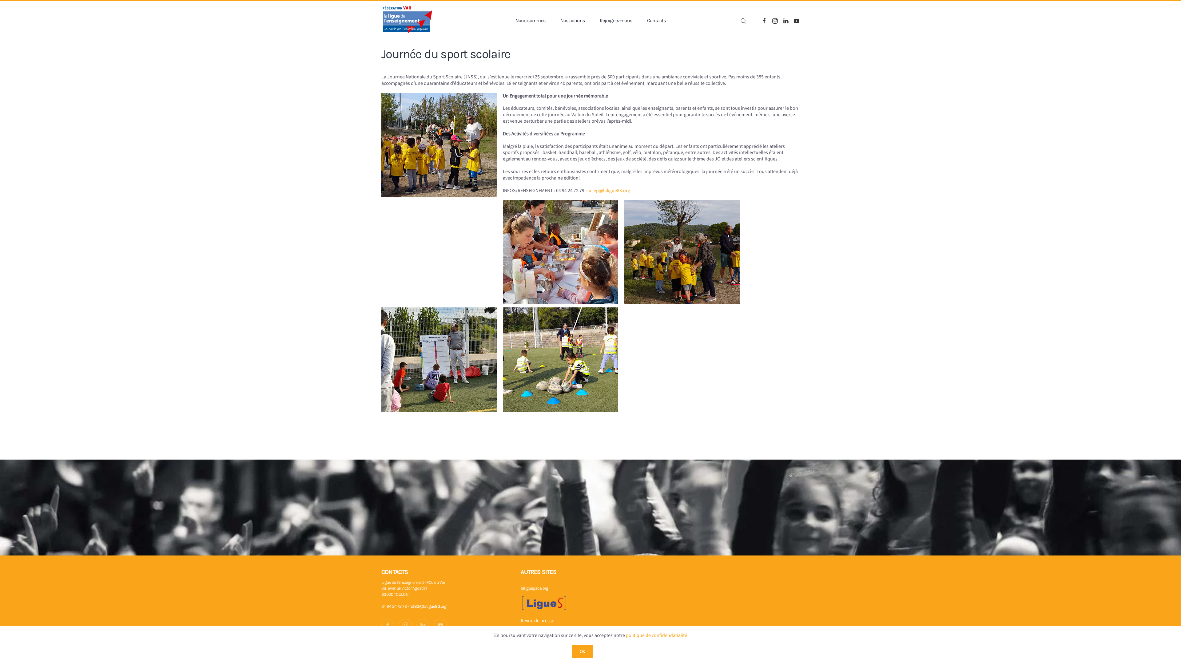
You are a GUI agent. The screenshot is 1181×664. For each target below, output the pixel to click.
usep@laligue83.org (609, 190)
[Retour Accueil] (407, 21)
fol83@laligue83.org (427, 606)
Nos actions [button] (572, 20)
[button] (743, 21)
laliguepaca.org (534, 588)
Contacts (656, 20)
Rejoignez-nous (616, 20)
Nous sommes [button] (530, 20)
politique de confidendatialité (656, 635)
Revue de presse (537, 620)
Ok (582, 651)
